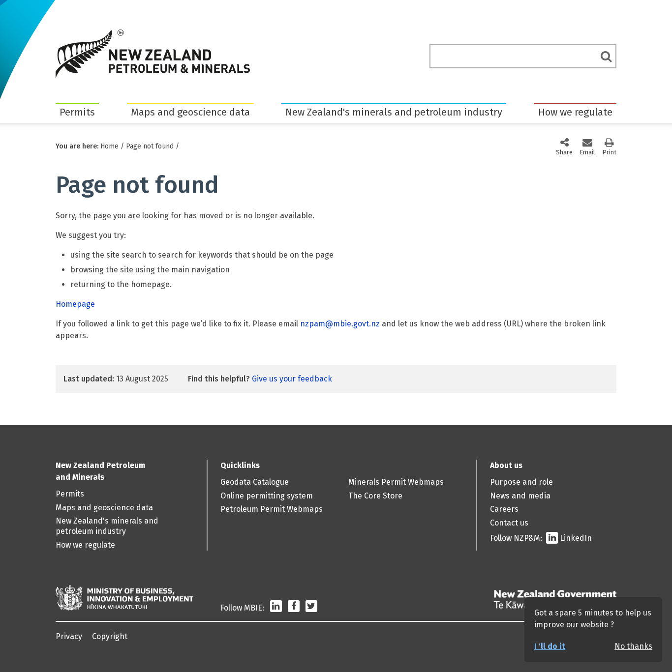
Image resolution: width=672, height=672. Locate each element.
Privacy (69, 636)
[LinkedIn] (276, 608)
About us (506, 465)
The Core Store (375, 495)
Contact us (509, 522)
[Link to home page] (153, 53)
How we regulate (575, 112)
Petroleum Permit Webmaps (271, 509)
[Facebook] (294, 608)
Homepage (75, 304)
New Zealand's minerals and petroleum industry (393, 112)
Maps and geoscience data (190, 112)
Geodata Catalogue (254, 482)
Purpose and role (521, 482)
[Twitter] (311, 608)
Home (109, 146)
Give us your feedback (292, 378)
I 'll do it (549, 646)
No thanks (633, 646)
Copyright (109, 636)
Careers (504, 509)
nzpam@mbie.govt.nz (340, 323)
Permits (77, 112)
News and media (520, 495)
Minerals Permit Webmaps (396, 482)
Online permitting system (266, 495)
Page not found (150, 146)
